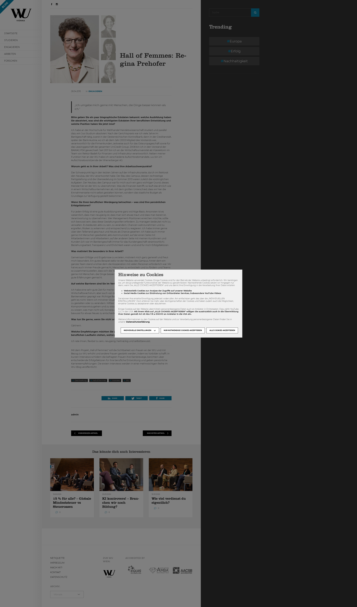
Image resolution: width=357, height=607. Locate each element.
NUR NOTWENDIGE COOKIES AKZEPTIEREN (183, 330)
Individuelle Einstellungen (137, 330)
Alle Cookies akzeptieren (222, 330)
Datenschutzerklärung (138, 322)
